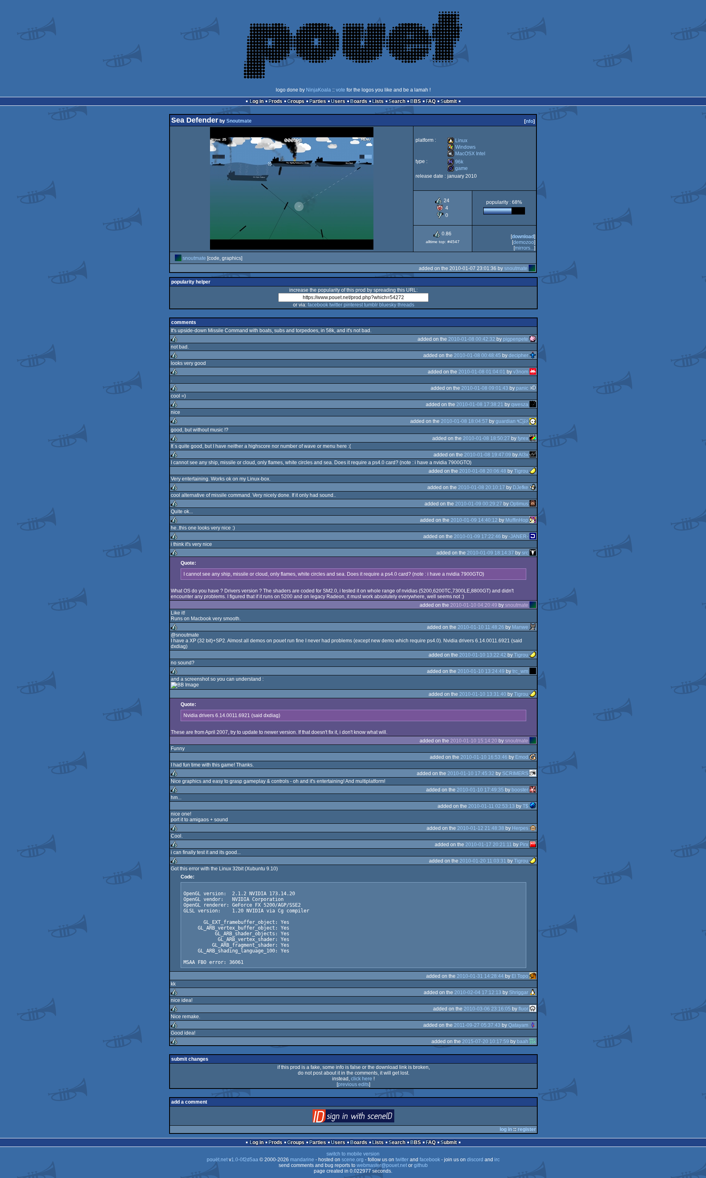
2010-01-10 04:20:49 (473, 605)
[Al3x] (533, 455)
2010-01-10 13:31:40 (482, 694)
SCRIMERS (515, 773)
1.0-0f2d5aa (244, 1159)
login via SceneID (367, 1117)
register (527, 1129)
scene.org (353, 1159)
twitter (335, 305)
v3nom (520, 372)
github (421, 1165)
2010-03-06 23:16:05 (487, 1009)
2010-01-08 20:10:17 (481, 487)
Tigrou (521, 471)
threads (406, 305)
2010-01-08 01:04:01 (481, 372)
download (523, 236)
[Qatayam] (533, 1025)
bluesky (387, 305)
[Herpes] (533, 828)
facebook (318, 305)
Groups (295, 101)
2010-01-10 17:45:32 (470, 773)
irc (497, 1159)
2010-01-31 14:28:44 (480, 976)
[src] (533, 553)
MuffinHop (516, 520)
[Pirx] (533, 844)
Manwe (520, 627)
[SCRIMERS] (533, 773)
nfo (529, 121)
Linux (457, 140)
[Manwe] (533, 627)
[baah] (533, 1041)
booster (520, 790)
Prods (275, 101)
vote (340, 90)
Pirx (524, 844)
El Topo (520, 976)
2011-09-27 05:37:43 (477, 1025)
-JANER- (518, 536)
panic (522, 388)
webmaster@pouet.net (382, 1165)
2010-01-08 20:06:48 (482, 471)
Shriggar (518, 992)
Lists (378, 101)
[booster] (533, 790)
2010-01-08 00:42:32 (471, 339)
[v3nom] (533, 372)
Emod (521, 757)
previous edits (353, 1084)
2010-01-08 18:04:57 (464, 421)
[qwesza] (533, 404)
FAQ (431, 101)
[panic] (533, 388)
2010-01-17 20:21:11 (488, 844)
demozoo (523, 242)
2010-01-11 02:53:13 (491, 806)
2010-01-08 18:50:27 (486, 438)
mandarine (302, 1159)
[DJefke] (533, 487)
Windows (461, 147)
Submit (448, 101)
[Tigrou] (533, 471)
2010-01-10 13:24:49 (481, 671)
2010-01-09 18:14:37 (490, 553)
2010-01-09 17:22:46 (477, 536)
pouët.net (217, 1159)
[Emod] (533, 757)
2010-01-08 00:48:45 (477, 355)
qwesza (519, 404)
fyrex (523, 438)
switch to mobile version (353, 1154)
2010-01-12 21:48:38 (480, 828)
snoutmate (194, 258)
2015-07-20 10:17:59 (485, 1041)
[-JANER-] (533, 536)
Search (397, 101)
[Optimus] (533, 504)
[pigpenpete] (533, 339)
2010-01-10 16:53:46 (483, 757)
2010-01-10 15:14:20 (473, 741)
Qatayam (518, 1025)
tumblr (371, 305)
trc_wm (520, 671)
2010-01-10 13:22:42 (482, 655)
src (525, 553)
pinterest (353, 305)
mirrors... (524, 248)
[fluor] (533, 1009)
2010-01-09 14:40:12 (474, 520)
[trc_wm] (533, 671)
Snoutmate (239, 121)
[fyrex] (533, 438)
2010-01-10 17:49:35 (480, 790)
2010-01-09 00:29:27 (478, 504)
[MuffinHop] (533, 520)
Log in (257, 101)
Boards (358, 101)
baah (522, 1041)
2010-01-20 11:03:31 (483, 861)
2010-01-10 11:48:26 (481, 627)
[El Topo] (533, 976)
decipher (518, 355)
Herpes (520, 828)
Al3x (523, 455)
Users (338, 101)
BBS (415, 101)
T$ (525, 806)
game (457, 168)
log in (506, 1129)
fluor (523, 1009)
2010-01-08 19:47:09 (487, 455)
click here (361, 1079)
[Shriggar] (533, 992)
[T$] (533, 806)
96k (455, 162)
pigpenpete (515, 339)
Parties (317, 101)
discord (475, 1159)
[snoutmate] (178, 258)
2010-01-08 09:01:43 (484, 388)
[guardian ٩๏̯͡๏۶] (533, 421)
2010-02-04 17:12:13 (477, 992)
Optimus (519, 504)
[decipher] (533, 355)
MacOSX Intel (466, 153)
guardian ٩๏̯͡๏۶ (512, 421)
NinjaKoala (318, 90)
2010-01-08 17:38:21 (479, 404)
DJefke (520, 487)
